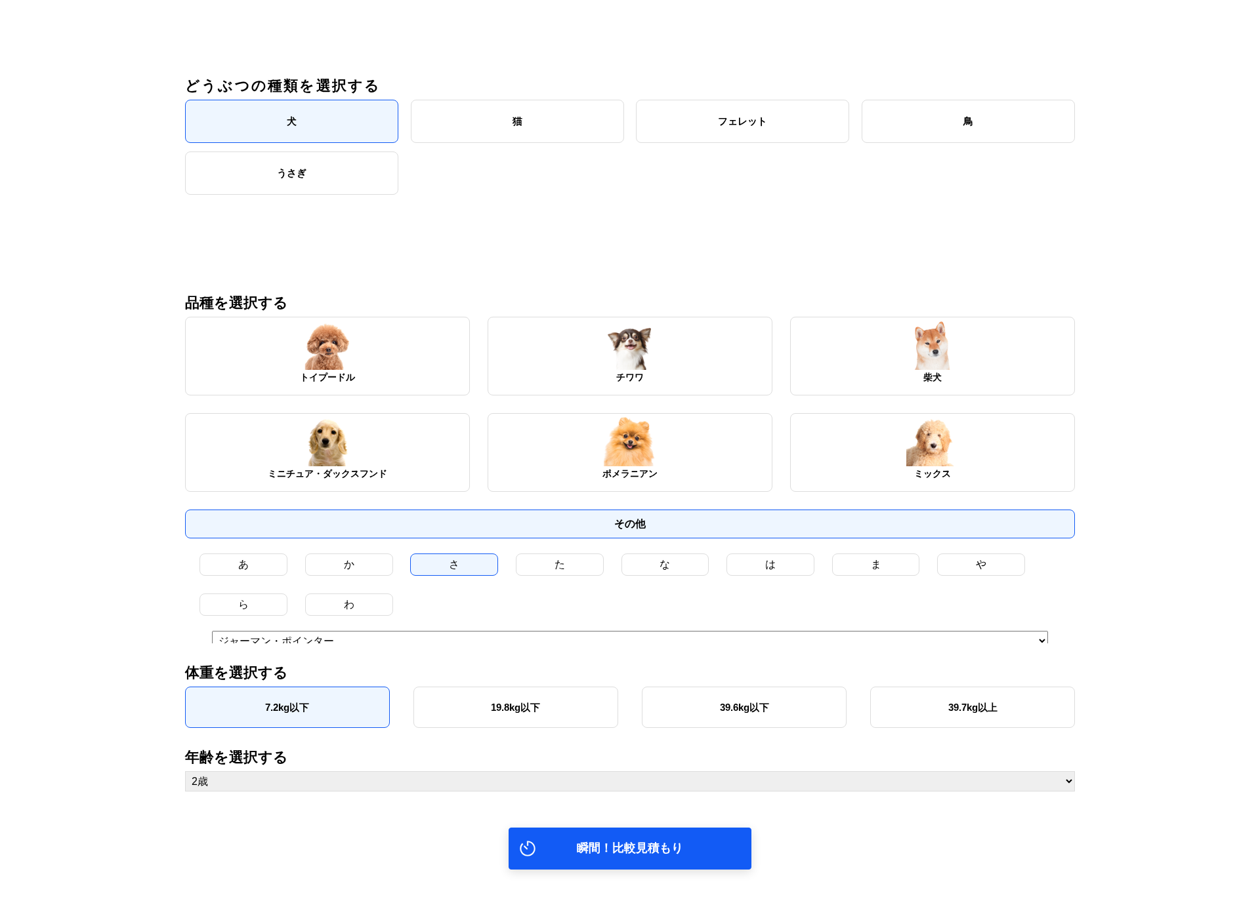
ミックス (932, 473)
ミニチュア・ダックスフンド (327, 473)
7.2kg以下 (287, 707)
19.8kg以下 (515, 707)
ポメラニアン (630, 473)
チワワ (630, 377)
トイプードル (327, 377)
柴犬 (932, 377)
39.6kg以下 (744, 707)
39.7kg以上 (973, 707)
